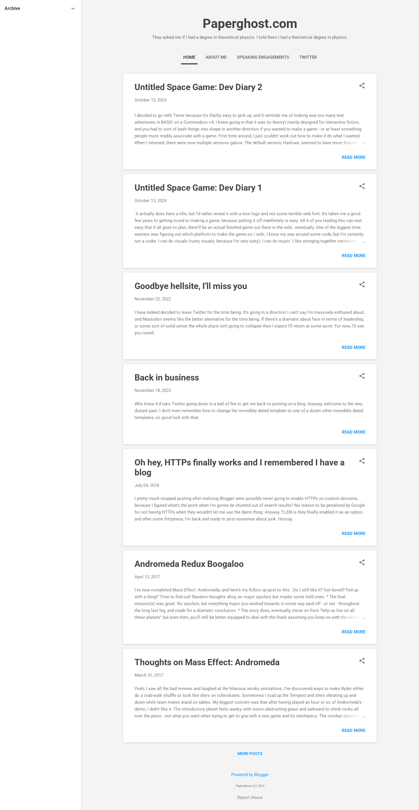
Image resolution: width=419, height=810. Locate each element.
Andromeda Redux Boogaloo (189, 564)
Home (189, 57)
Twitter (308, 57)
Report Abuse (250, 797)
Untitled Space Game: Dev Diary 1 (198, 188)
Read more (353, 157)
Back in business (167, 377)
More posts (250, 753)
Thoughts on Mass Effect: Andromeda (207, 662)
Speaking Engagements (263, 57)
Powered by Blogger (250, 774)
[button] (362, 86)
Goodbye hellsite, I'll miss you (191, 286)
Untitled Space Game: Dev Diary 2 (198, 87)
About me (216, 57)
